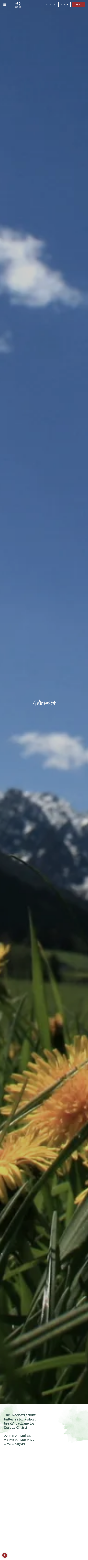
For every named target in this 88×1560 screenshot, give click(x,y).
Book (78, 4)
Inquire (64, 4)
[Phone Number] (41, 4)
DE (47, 4)
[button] (4, 1555)
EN (53, 4)
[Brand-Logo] (18, 4)
